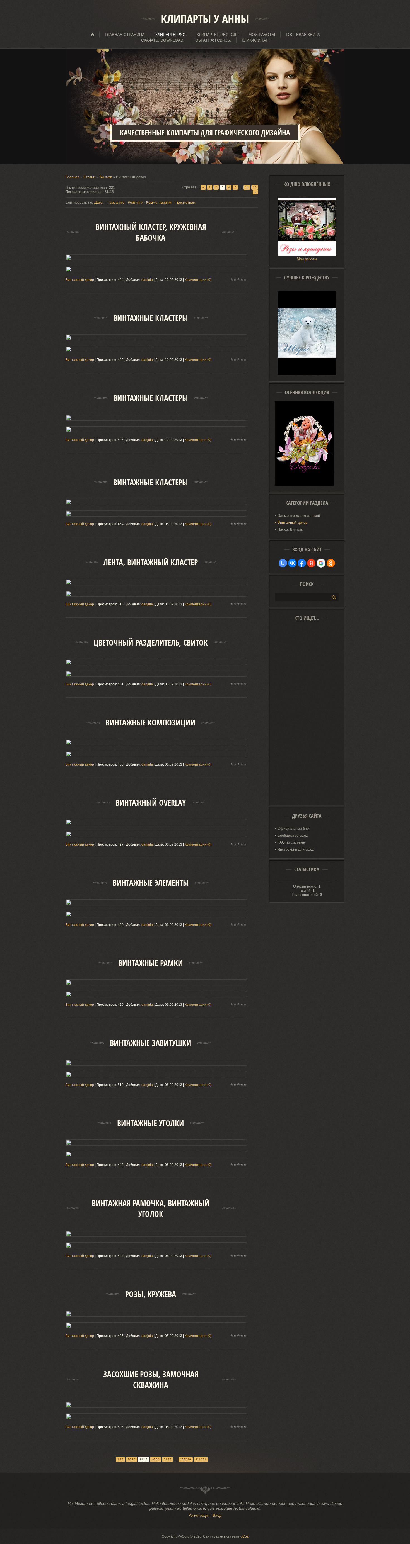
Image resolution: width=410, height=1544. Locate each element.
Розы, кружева (150, 1294)
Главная (72, 177)
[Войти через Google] (321, 563)
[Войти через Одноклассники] (331, 563)
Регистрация (199, 1515)
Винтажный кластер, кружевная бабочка (150, 232)
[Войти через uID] (283, 563)
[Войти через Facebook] (302, 563)
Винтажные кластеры (150, 318)
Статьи (89, 177)
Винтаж (105, 177)
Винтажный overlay (150, 802)
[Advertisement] (307, 714)
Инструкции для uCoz (296, 849)
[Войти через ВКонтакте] (292, 563)
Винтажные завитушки (150, 1043)
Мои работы (307, 259)
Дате (98, 202)
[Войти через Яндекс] (311, 563)
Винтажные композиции (151, 722)
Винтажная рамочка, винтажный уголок (150, 1208)
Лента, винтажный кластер (150, 562)
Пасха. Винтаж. (291, 529)
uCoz (244, 1536)
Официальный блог (294, 828)
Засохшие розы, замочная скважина (150, 1379)
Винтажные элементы (151, 882)
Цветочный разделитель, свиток (151, 642)
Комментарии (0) (198, 280)
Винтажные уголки (150, 1123)
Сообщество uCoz (293, 835)
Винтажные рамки (150, 963)
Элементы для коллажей (299, 515)
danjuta (147, 280)
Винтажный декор (80, 280)
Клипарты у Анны (205, 18)
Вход (217, 1515)
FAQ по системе (291, 842)
